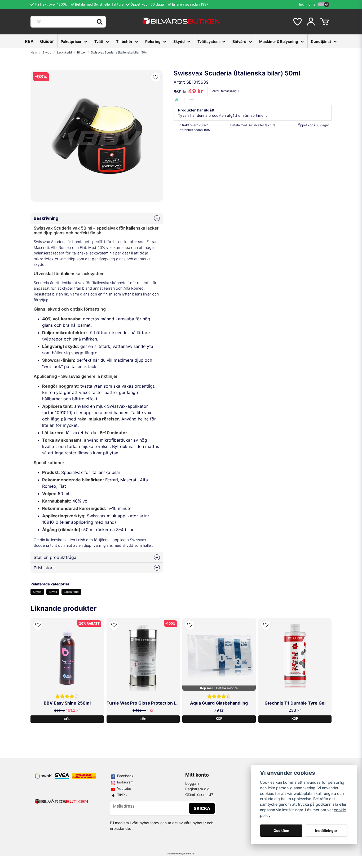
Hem (33, 52)
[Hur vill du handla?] (323, 4)
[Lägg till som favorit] (297, 21)
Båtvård (239, 41)
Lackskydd (64, 52)
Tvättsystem (208, 41)
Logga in (192, 783)
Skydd (179, 41)
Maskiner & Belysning (278, 41)
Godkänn (281, 830)
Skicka (202, 808)
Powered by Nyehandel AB (181, 853)
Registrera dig (197, 789)
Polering (153, 41)
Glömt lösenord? (199, 794)
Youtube (124, 788)
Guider (47, 41)
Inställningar (326, 830)
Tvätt (98, 41)
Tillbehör (124, 41)
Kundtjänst (321, 41)
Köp (67, 719)
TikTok (122, 795)
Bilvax (81, 52)
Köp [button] (219, 718)
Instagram (125, 782)
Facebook (125, 776)
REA (29, 41)
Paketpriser (71, 41)
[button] (155, 77)
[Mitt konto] (311, 21)
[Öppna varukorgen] (325, 21)
